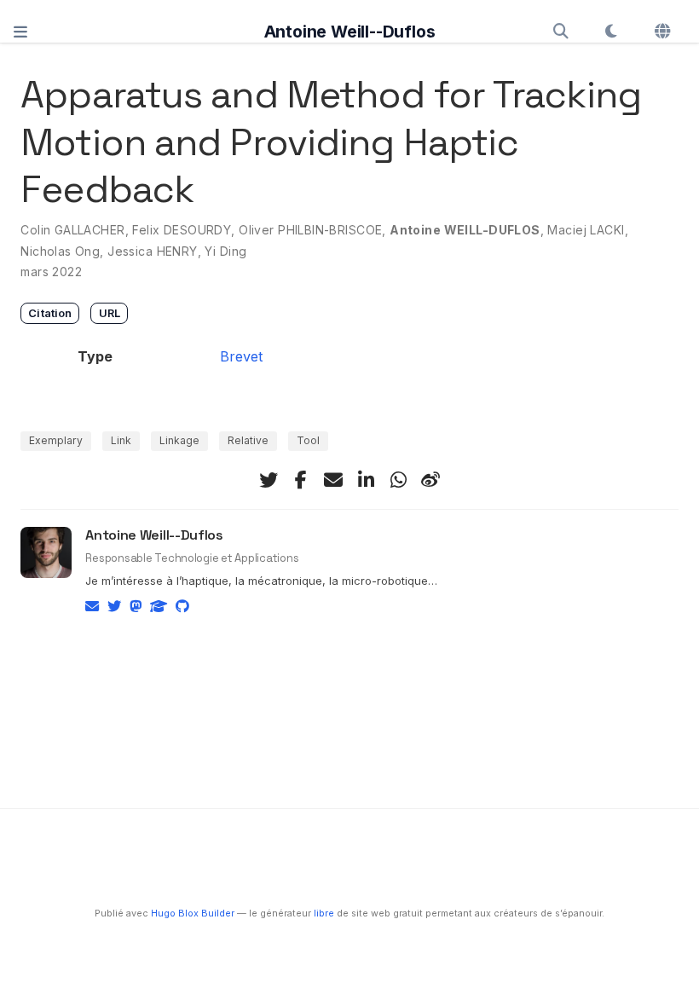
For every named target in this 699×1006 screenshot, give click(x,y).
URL (109, 313)
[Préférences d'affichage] (611, 32)
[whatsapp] (398, 480)
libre (324, 913)
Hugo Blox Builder (192, 913)
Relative (248, 440)
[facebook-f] (301, 480)
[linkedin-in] (365, 480)
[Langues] (664, 32)
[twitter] (268, 480)
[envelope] (333, 480)
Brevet (241, 356)
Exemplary (56, 440)
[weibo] (430, 480)
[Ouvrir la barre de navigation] (20, 31)
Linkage (179, 440)
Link (121, 440)
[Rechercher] (560, 32)
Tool (308, 440)
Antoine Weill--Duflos (350, 31)
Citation (50, 313)
